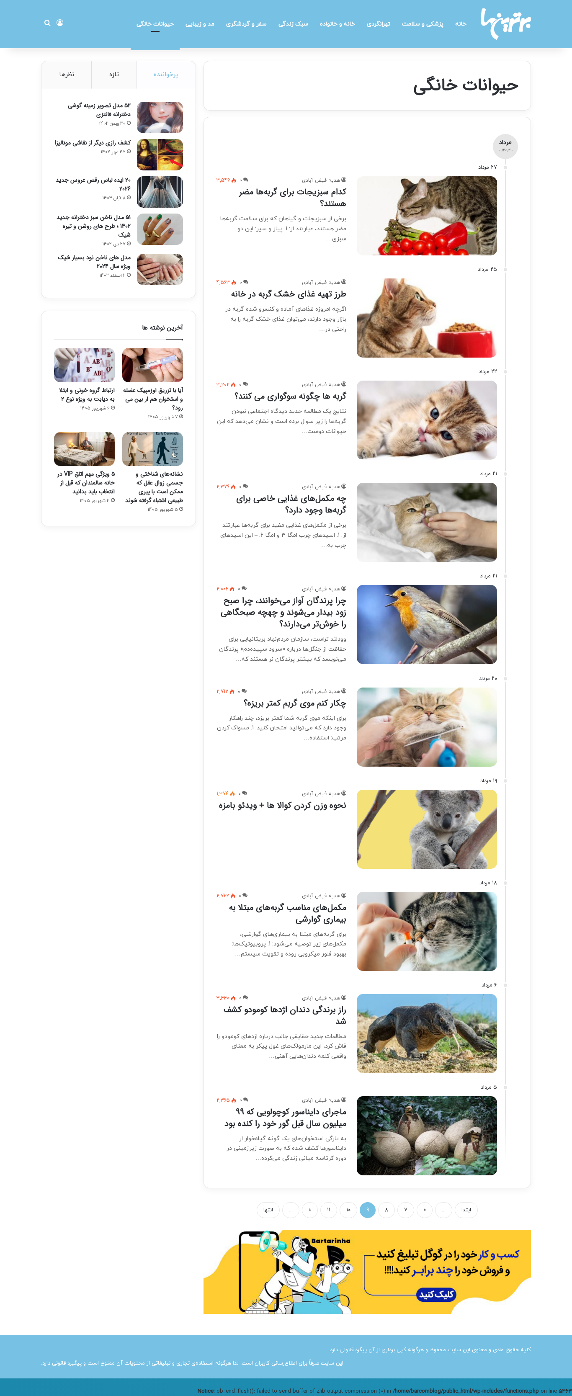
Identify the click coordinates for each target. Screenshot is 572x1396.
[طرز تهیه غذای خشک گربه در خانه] (427, 318)
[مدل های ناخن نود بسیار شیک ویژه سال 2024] (160, 269)
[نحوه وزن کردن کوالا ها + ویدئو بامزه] (427, 829)
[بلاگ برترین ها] (506, 24)
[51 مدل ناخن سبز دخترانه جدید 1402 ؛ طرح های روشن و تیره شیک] (160, 229)
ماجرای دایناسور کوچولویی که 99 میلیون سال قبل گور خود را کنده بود (285, 1117)
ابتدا (466, 1210)
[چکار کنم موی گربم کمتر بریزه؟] (427, 727)
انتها (268, 1210)
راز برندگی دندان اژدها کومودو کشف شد (285, 1015)
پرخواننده (166, 74)
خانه (460, 24)
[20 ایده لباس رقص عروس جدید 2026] (160, 192)
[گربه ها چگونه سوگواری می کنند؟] (427, 420)
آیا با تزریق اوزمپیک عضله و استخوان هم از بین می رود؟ (153, 399)
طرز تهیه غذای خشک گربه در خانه (288, 294)
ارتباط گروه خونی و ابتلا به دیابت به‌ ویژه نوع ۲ (87, 395)
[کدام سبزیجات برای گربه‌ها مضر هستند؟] (427, 215)
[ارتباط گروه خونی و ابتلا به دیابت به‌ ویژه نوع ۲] (84, 365)
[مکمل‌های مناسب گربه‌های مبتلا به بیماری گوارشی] (427, 931)
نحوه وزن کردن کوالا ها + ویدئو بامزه (282, 805)
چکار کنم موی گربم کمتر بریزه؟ (295, 703)
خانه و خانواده (337, 24)
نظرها (66, 74)
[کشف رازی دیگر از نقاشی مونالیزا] (160, 154)
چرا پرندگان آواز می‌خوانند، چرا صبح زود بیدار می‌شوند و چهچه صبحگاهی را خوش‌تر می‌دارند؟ (283, 612)
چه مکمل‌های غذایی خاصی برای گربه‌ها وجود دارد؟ (291, 504)
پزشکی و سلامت (422, 24)
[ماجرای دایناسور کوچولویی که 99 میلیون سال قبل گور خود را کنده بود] (427, 1135)
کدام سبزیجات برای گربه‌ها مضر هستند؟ (292, 197)
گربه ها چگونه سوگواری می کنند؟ (290, 396)
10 (348, 1210)
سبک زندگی (293, 24)
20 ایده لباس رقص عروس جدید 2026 (93, 184)
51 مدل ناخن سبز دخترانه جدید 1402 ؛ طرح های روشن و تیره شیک (94, 226)
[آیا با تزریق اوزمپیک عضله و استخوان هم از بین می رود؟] (152, 365)
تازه (114, 74)
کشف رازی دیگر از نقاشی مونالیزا (93, 142)
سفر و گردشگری (246, 24)
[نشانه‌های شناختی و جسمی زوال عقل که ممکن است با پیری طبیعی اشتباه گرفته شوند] (152, 449)
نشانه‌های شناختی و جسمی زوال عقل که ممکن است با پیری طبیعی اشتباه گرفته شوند (154, 487)
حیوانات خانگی (155, 24)
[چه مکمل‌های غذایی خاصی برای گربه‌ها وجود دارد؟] (427, 522)
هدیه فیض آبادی (321, 180)
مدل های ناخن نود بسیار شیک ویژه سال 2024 (94, 262)
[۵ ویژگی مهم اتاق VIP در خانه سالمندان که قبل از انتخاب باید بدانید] (84, 449)
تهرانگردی (378, 24)
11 (328, 1210)
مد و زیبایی (200, 24)
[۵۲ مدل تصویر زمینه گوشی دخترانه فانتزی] (160, 117)
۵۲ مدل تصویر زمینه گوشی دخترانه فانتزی (99, 110)
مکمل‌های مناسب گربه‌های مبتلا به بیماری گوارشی (287, 913)
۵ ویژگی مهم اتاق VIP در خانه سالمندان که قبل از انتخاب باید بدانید (86, 482)
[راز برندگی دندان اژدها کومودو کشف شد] (427, 1033)
